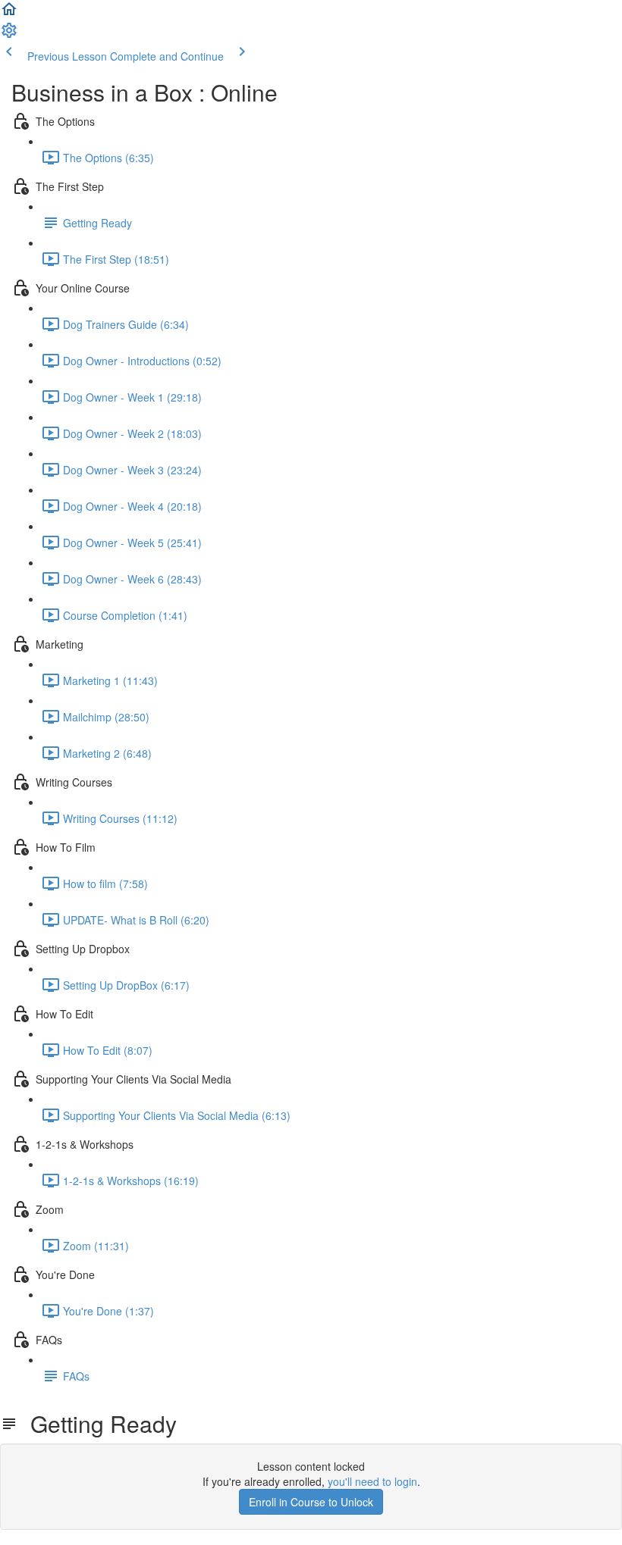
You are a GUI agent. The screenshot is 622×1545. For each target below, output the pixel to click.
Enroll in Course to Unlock (311, 1501)
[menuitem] (9, 34)
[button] (9, 13)
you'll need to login (372, 1481)
